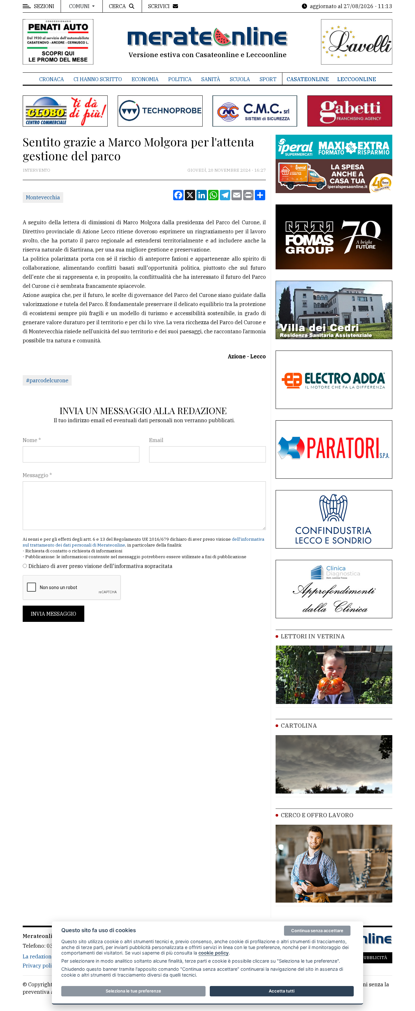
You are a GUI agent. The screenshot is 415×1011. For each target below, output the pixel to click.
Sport (268, 79)
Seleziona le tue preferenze (133, 990)
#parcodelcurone (47, 380)
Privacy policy (40, 965)
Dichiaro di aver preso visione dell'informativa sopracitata (100, 566)
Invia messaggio (53, 613)
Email (156, 440)
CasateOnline (308, 79)
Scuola (240, 79)
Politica (180, 79)
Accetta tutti (281, 990)
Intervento (36, 170)
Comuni (80, 6)
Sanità (210, 79)
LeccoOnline (356, 79)
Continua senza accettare (317, 930)
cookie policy (213, 953)
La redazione (38, 956)
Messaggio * (37, 475)
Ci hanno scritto (98, 79)
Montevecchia (43, 197)
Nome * (32, 440)
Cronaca (51, 79)
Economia (145, 79)
